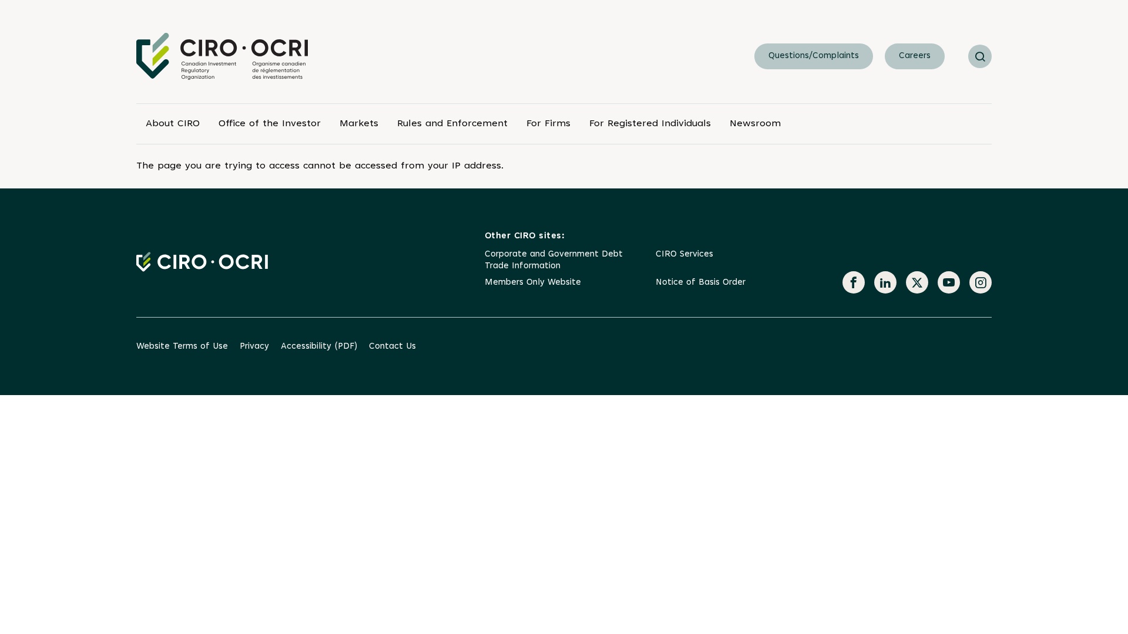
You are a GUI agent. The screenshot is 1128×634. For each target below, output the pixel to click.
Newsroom (755, 124)
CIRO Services (684, 254)
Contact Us (392, 346)
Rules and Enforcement (452, 124)
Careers (915, 56)
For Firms (548, 124)
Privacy (254, 346)
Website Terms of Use (182, 346)
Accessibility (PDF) (319, 346)
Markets (359, 124)
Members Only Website (533, 282)
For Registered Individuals (650, 124)
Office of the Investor (270, 124)
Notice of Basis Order (701, 282)
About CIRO (173, 124)
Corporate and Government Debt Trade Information (554, 260)
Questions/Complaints (813, 56)
